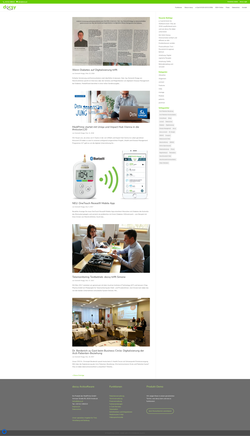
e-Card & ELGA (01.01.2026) (204, 7)
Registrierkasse (163, 152)
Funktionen (178, 7)
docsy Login (243, 2)
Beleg (169, 118)
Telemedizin (172, 152)
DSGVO (161, 135)
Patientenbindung (164, 149)
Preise (227, 7)
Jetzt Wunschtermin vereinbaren (160, 411)
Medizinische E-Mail (164, 139)
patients (161, 99)
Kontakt (244, 7)
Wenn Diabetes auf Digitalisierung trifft (94, 70)
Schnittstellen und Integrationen (120, 412)
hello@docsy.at (77, 401)
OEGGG (172, 142)
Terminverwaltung (115, 399)
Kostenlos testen (233, 2)
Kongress (168, 135)
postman (162, 103)
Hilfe (160, 89)
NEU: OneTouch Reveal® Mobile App (93, 203)
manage (161, 92)
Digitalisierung (170, 125)
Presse (172, 149)
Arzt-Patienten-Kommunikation (167, 114)
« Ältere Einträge (78, 375)
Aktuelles (162, 75)
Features (162, 85)
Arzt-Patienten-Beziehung (166, 111)
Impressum (76, 407)
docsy (174, 128)
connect (161, 82)
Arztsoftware (162, 118)
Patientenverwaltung (116, 396)
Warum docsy (188, 7)
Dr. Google (172, 132)
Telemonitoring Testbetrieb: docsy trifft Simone (98, 277)
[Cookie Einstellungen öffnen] (4, 433)
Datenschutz (236, 7)
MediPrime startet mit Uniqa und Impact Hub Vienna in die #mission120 (105, 128)
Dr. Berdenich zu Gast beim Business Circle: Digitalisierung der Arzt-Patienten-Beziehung (108, 352)
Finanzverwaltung (115, 401)
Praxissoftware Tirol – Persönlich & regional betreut (166, 49)
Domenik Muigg (79, 73)
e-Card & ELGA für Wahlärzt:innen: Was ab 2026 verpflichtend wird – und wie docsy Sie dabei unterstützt (168, 26)
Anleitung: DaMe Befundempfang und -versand (166, 64)
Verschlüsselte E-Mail (165, 156)
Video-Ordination (164, 163)
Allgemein (162, 79)
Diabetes (161, 125)
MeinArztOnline (163, 142)
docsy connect (163, 132)
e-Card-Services (115, 407)
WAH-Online (219, 7)
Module (161, 96)
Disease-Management (165, 128)
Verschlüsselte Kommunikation (167, 159)
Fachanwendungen (116, 404)
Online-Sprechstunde (165, 145)
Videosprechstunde (116, 417)
